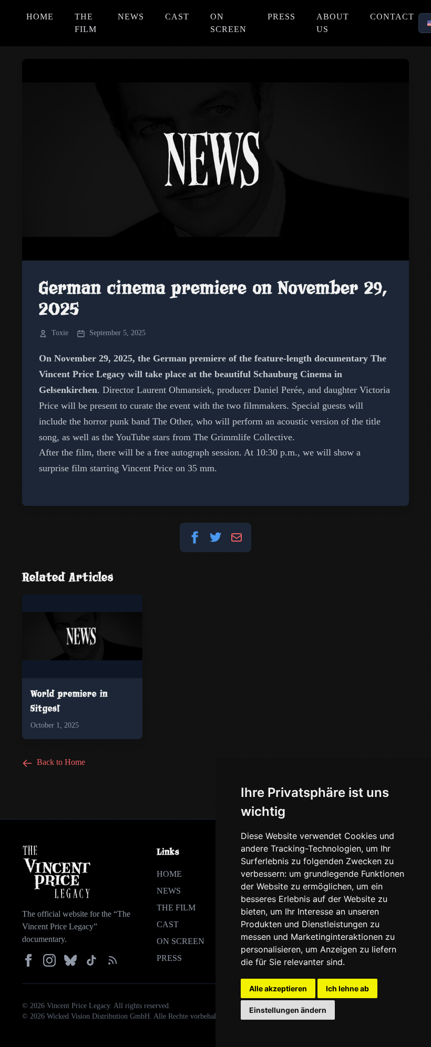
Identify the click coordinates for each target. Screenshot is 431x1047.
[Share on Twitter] (215, 537)
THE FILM (86, 23)
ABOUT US (332, 23)
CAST (177, 16)
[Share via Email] (236, 537)
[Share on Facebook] (194, 537)
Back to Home (60, 762)
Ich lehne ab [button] (347, 988)
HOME (40, 16)
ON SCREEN (228, 23)
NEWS (131, 16)
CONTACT (392, 16)
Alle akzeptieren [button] (278, 988)
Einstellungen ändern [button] (287, 1009)
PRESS (281, 16)
